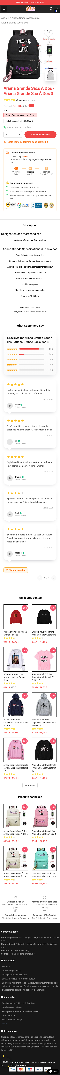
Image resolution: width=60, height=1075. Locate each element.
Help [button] (55, 1071)
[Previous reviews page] (39, 578)
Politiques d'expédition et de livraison (18, 1003)
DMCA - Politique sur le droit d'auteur (18, 979)
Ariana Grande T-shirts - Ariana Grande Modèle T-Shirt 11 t (43, 677)
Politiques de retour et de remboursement (20, 1011)
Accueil (5, 18)
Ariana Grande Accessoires (25, 18)
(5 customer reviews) (25, 100)
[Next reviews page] (54, 578)
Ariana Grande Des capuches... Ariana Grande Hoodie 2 (15, 722)
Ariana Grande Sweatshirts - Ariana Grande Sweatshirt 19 (44, 768)
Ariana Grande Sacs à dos (14, 22)
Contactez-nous (9, 1015)
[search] (51, 8)
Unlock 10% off (5, 1062)
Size (5, 110)
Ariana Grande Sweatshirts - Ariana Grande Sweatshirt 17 (15, 768)
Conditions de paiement (12, 1007)
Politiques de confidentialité (14, 975)
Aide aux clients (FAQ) (12, 1019)
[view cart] (56, 8)
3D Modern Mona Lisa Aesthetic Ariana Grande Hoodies (14, 677)
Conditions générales (11, 970)
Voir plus (30, 785)
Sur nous (6, 966)
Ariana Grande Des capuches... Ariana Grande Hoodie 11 (44, 722)
